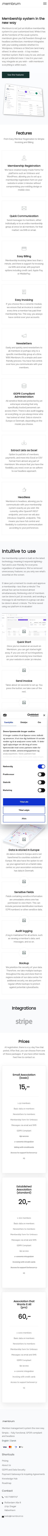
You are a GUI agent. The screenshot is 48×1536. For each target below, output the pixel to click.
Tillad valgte (24, 810)
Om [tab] (39, 722)
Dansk (13, 1441)
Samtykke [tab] (8, 722)
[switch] (41, 774)
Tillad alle (24, 802)
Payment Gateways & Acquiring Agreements (23, 1474)
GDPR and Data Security (13, 1470)
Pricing (5, 1461)
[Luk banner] (44, 715)
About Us (6, 1465)
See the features (16, 75)
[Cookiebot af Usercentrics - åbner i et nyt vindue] (29, 715)
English (5, 1441)
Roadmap (6, 1483)
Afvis (24, 818)
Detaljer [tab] (24, 722)
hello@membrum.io (13, 1516)
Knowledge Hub (10, 1478)
